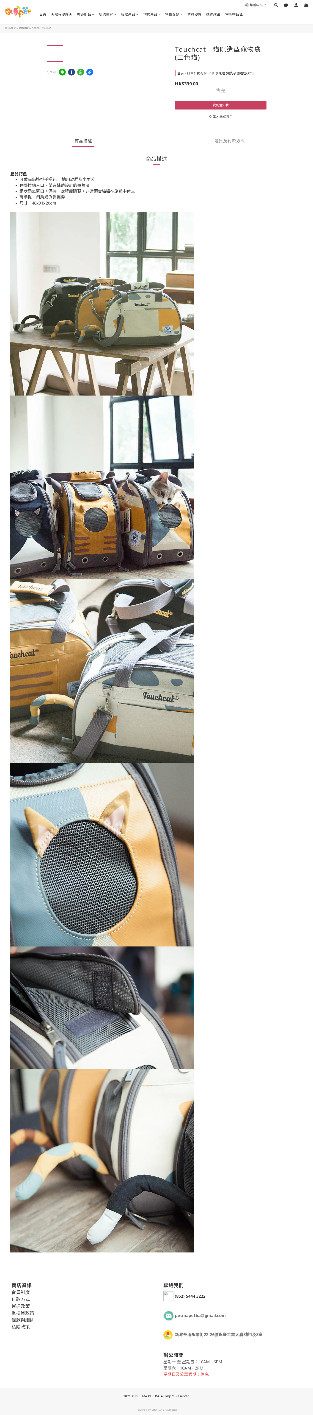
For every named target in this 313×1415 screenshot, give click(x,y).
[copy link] (89, 72)
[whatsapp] (80, 72)
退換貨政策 (22, 1313)
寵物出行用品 (42, 28)
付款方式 (20, 1299)
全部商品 (10, 28)
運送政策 (213, 14)
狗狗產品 (150, 14)
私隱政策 (20, 1327)
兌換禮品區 (234, 14)
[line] (62, 72)
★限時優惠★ (61, 14)
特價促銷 (172, 14)
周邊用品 (84, 14)
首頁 (42, 14)
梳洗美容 (106, 14)
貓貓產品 (128, 14)
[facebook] (71, 72)
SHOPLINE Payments (164, 1409)
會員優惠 (194, 14)
